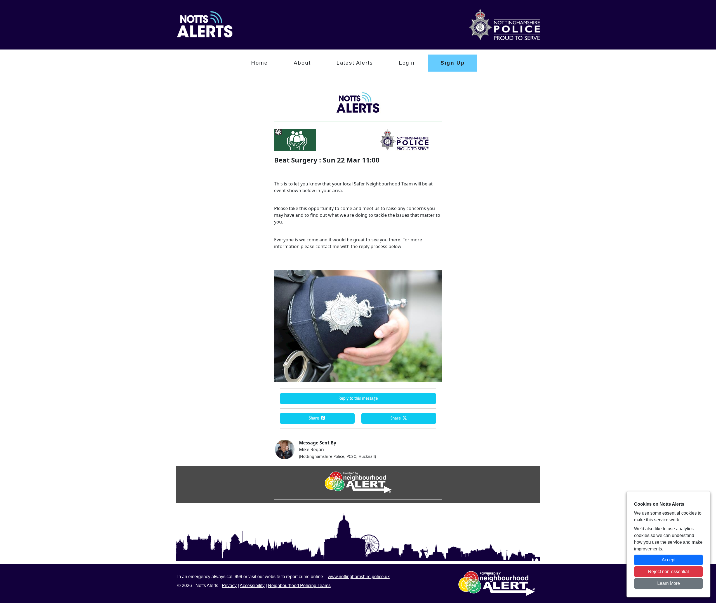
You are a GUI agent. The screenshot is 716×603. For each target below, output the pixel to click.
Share (314, 418)
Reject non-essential (668, 571)
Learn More (668, 583)
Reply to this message (358, 398)
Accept (668, 559)
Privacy (229, 585)
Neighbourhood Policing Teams (299, 585)
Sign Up (453, 63)
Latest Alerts (354, 63)
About (302, 63)
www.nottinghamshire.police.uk (359, 576)
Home (259, 63)
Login (407, 63)
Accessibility (252, 585)
